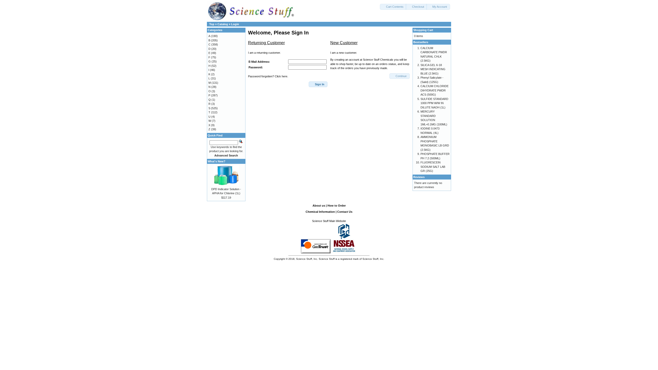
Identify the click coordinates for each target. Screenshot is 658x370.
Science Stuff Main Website (329, 221)
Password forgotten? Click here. (268, 76)
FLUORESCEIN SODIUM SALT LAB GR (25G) (433, 166)
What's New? (216, 161)
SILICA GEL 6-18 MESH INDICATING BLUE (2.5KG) (433, 69)
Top (211, 24)
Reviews (419, 177)
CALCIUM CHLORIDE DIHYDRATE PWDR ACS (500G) (435, 90)
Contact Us (344, 211)
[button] (393, 7)
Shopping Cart (423, 30)
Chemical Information (320, 211)
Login (235, 24)
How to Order (336, 205)
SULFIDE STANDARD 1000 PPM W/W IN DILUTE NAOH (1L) (434, 103)
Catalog (222, 24)
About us (319, 205)
